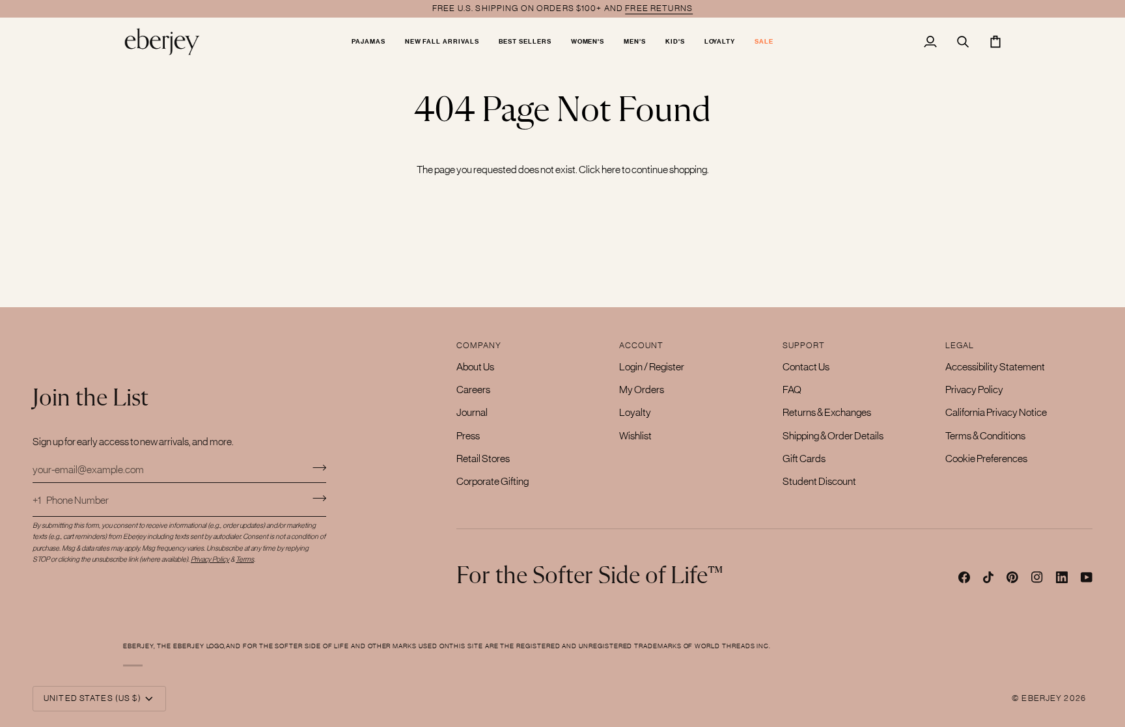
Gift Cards (804, 458)
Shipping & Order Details (833, 435)
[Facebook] (964, 577)
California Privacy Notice (996, 412)
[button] (368, 41)
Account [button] (641, 345)
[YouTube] (1086, 577)
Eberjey (1041, 698)
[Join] (315, 467)
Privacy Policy (974, 389)
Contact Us (806, 366)
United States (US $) (92, 698)
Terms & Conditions (985, 435)
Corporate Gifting (492, 481)
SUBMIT (319, 498)
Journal (472, 412)
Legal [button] (960, 345)
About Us (475, 366)
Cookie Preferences (986, 458)
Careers (473, 389)
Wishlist (635, 435)
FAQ (792, 389)
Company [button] (478, 345)
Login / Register (651, 366)
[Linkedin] (1062, 577)
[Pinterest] (1012, 577)
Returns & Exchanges (827, 412)
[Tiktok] (988, 577)
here (611, 169)
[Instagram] (1037, 577)
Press (468, 435)
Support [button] (804, 345)
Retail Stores (483, 458)
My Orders (641, 389)
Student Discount (819, 481)
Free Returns (659, 8)
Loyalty (635, 412)
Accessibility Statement (995, 366)
